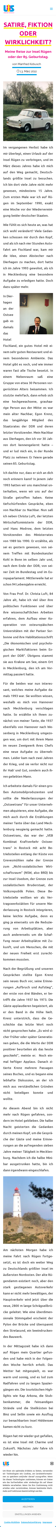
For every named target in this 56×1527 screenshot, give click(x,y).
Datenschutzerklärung (31, 1522)
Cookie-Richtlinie (12, 1522)
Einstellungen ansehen (28, 1514)
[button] (52, 1463)
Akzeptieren (28, 1499)
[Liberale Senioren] (9, 8)
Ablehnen (28, 1507)
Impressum (47, 1522)
